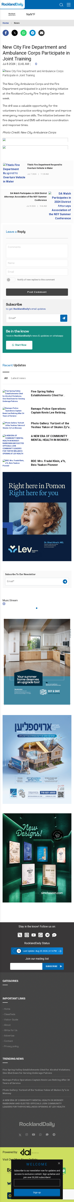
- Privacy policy (11, 1046)
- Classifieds (9, 1014)
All (6, 378)
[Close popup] (59, 1163)
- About (7, 1025)
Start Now (20, 345)
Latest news (18, 378)
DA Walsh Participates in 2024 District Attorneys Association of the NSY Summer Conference (25, 196)
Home (6, 23)
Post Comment (36, 292)
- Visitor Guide (10, 1020)
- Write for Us (10, 1030)
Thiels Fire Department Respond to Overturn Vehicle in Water (44, 166)
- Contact (8, 1041)
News (17, 23)
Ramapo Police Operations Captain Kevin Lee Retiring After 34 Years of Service (48, 412)
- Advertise (8, 1036)
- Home (6, 1009)
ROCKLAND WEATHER (34, 14)
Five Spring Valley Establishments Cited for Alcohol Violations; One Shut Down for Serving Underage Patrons (36, 1071)
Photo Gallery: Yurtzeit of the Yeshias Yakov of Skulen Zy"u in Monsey (50, 427)
